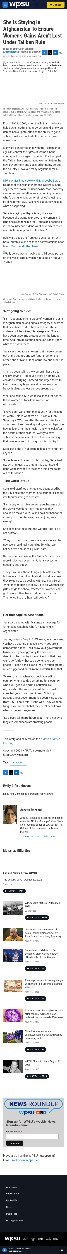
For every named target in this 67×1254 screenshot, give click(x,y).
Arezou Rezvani (11, 51)
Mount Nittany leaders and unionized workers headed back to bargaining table (43, 1035)
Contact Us (11, 1200)
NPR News (18, 762)
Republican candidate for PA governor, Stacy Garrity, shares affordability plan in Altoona (41, 954)
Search (9, 1207)
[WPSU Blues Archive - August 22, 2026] (13, 1066)
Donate (57, 4)
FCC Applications (14, 1220)
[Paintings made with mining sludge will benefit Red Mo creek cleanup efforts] (13, 985)
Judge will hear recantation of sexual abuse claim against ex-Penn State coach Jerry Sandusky (43, 933)
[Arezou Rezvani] (10, 814)
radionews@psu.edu (26, 1160)
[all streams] (63, 1250)
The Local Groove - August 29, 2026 (22, 879)
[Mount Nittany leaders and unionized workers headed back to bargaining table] (13, 1036)
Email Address (14, 1131)
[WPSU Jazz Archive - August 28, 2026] (13, 908)
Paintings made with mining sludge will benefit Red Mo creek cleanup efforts (44, 984)
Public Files (11, 1214)
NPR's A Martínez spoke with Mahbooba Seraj (31, 180)
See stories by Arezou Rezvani (37, 836)
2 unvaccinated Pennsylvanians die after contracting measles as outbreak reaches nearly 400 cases (44, 1014)
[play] (5, 1250)
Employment (12, 1193)
